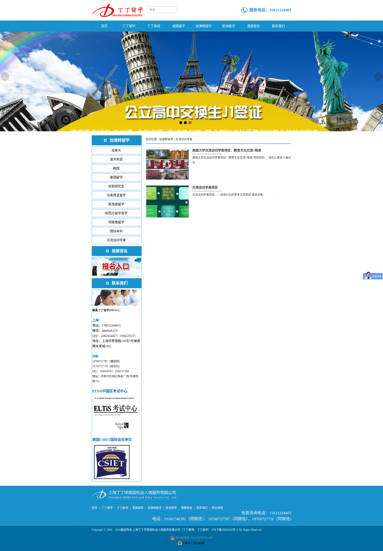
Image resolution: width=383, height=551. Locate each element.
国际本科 (116, 231)
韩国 (116, 168)
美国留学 (178, 26)
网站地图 (217, 507)
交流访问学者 (116, 240)
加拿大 (116, 150)
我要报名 (253, 26)
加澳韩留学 (204, 26)
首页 (104, 26)
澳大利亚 (116, 159)
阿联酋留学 (116, 222)
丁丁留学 (128, 26)
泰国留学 (116, 177)
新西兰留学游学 (116, 213)
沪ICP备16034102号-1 (225, 529)
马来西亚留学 (116, 195)
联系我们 (278, 26)
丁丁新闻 (153, 26)
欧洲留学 (228, 26)
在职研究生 (116, 186)
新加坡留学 (116, 204)
